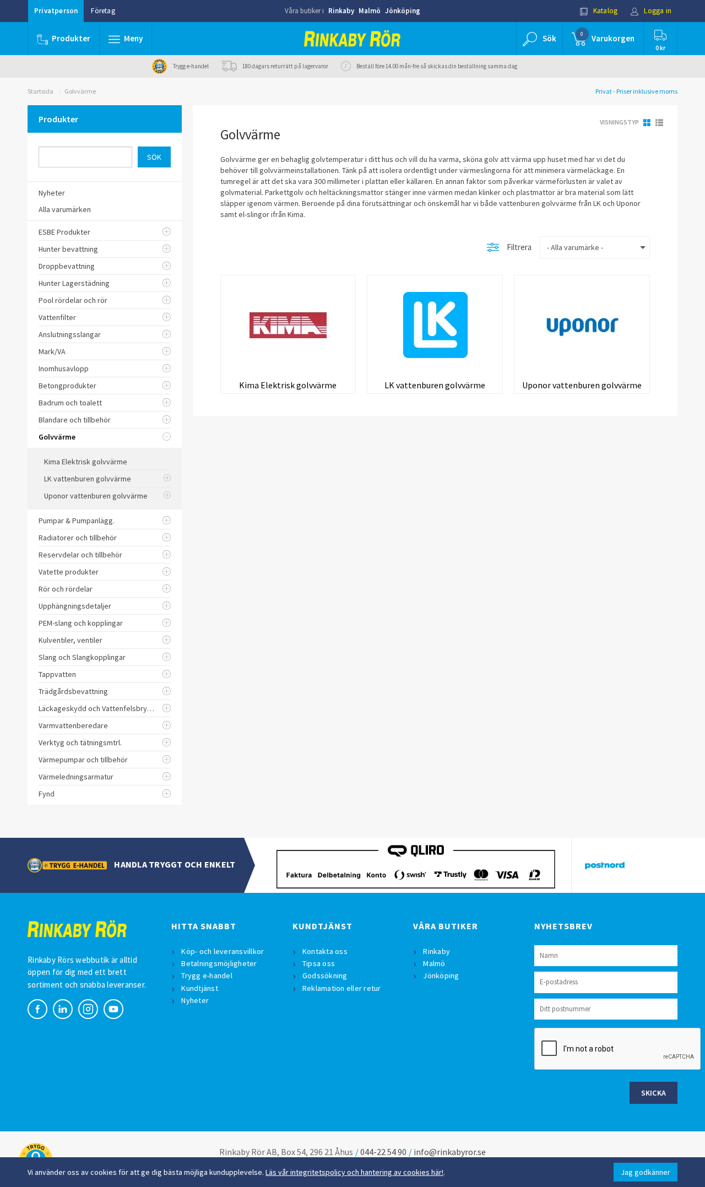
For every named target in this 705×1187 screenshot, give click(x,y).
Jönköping (402, 10)
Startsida (40, 91)
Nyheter (195, 1000)
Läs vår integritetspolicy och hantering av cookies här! (354, 1172)
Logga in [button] (656, 10)
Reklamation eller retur (341, 988)
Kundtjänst (199, 988)
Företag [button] (103, 10)
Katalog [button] (605, 10)
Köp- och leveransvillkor (222, 951)
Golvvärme (80, 91)
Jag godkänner (645, 1172)
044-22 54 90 (383, 1151)
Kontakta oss (325, 951)
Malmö (370, 10)
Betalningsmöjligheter (219, 963)
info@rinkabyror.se (450, 1151)
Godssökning (325, 975)
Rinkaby (341, 10)
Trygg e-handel (206, 975)
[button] (125, 38)
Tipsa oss (318, 963)
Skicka (653, 1093)
